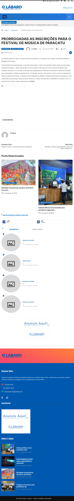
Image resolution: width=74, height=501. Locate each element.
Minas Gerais (45, 180)
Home (6, 30)
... (23, 242)
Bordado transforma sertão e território (24, 473)
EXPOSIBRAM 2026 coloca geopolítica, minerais (24, 461)
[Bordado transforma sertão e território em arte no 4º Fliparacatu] (7, 474)
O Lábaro (34, 49)
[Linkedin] (72, 1)
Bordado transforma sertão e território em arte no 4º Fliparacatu (22, 25)
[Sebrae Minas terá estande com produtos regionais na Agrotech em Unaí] (7, 449)
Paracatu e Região (10, 202)
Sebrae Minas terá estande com (24, 449)
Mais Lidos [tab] (37, 229)
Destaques (14, 30)
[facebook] (61, 1)
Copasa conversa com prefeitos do (25, 486)
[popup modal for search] (69, 16)
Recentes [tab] (14, 229)
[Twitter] (65, 1)
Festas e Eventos (17, 49)
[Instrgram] (68, 1)
